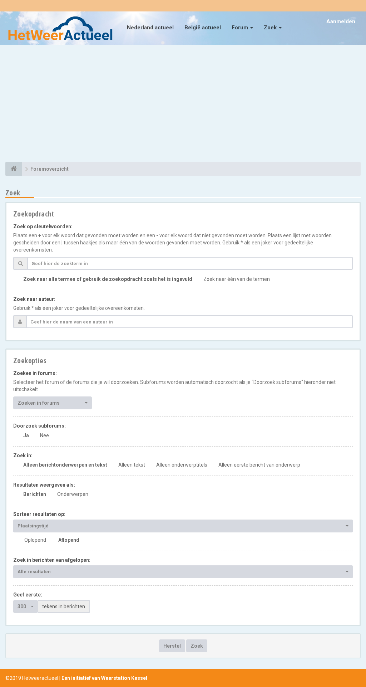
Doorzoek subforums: (39, 426)
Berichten (34, 494)
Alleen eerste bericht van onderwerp (259, 465)
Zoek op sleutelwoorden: (43, 226)
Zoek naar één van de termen (236, 279)
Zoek (271, 27)
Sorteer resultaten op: (39, 514)
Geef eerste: (27, 595)
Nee (44, 435)
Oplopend (35, 540)
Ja (26, 435)
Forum (240, 27)
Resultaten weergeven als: (44, 485)
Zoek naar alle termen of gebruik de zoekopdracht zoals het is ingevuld (107, 279)
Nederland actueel (150, 27)
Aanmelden (340, 21)
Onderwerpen (72, 494)
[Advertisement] (183, 104)
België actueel (202, 27)
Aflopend (68, 540)
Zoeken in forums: (35, 373)
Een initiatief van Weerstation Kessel (104, 678)
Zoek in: (23, 455)
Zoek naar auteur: (34, 299)
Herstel (172, 646)
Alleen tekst (131, 465)
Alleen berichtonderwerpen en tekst (65, 465)
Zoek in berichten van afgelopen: (51, 560)
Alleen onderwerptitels (181, 465)
